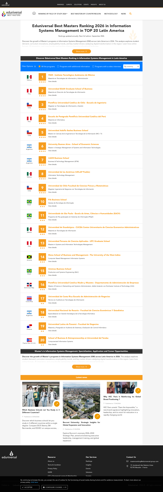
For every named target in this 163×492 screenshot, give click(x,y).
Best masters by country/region (86, 14)
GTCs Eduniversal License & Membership (62, 476)
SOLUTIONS (78, 4)
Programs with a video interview (108, 66)
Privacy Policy (52, 469)
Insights (88, 465)
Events (88, 469)
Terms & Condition (54, 465)
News (123, 14)
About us (51, 461)
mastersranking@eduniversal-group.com (144, 461)
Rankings (89, 461)
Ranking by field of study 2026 (52, 14)
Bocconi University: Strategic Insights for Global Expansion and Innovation (81, 423)
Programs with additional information (75, 66)
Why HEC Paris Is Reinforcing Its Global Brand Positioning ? (122, 398)
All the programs (48, 66)
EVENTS (86, 4)
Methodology (111, 14)
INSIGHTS (94, 4)
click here (34, 482)
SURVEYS (69, 4)
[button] (66, 14)
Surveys (88, 476)
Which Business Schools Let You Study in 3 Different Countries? (41, 411)
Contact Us (131, 457)
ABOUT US (102, 4)
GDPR (50, 472)
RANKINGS (60, 4)
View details (52, 81)
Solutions (89, 472)
